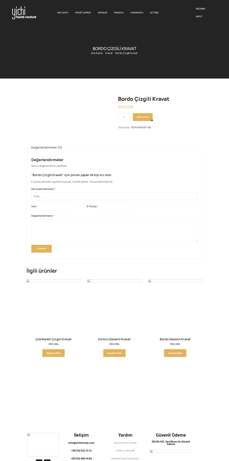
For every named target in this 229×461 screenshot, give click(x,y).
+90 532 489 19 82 (81, 458)
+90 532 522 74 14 (81, 450)
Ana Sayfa (62, 12)
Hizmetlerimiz (83, 12)
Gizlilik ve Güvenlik (125, 450)
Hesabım (200, 8)
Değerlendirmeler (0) (46, 147)
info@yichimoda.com (81, 443)
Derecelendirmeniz (43, 189)
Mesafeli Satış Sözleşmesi (125, 458)
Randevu (119, 12)
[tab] (46, 147)
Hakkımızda (137, 12)
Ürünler (102, 12)
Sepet (199, 16)
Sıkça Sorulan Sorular (125, 442)
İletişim (154, 12)
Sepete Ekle (143, 117)
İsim (34, 206)
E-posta (92, 206)
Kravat (109, 53)
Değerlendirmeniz (43, 215)
